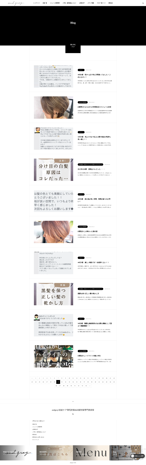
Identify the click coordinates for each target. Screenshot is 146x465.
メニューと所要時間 (55, 3)
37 (84, 382)
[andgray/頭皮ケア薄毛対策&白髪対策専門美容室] (16, 3)
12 (76, 378)
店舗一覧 (45, 3)
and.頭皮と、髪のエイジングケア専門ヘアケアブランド (90, 164)
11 (73, 378)
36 (80, 382)
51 (74, 385)
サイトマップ (35, 439)
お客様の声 (81, 3)
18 (99, 378)
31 (61, 382)
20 (106, 378)
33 (69, 382)
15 (88, 378)
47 (60, 385)
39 (91, 382)
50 (71, 385)
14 (84, 378)
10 (69, 378)
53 (82, 385)
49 (67, 385)
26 (43, 382)
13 (80, 378)
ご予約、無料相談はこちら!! (69, 3)
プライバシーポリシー (38, 421)
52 (78, 385)
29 (54, 382)
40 (95, 382)
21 (110, 378)
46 (56, 385)
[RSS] (73, 414)
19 (102, 378)
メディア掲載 (91, 3)
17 (95, 378)
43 (106, 382)
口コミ (81, 70)
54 (86, 385)
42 (102, 382)
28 (50, 382)
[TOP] (73, 401)
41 (99, 382)
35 (76, 382)
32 (65, 382)
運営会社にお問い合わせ (38, 437)
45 (114, 382)
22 (114, 378)
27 (47, 382)
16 (91, 378)
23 (32, 382)
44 (110, 382)
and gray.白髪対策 (82, 102)
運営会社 (111, 3)
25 (39, 382)
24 (35, 382)
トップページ (36, 3)
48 (63, 385)
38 (88, 382)
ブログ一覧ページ (101, 3)
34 (73, 382)
